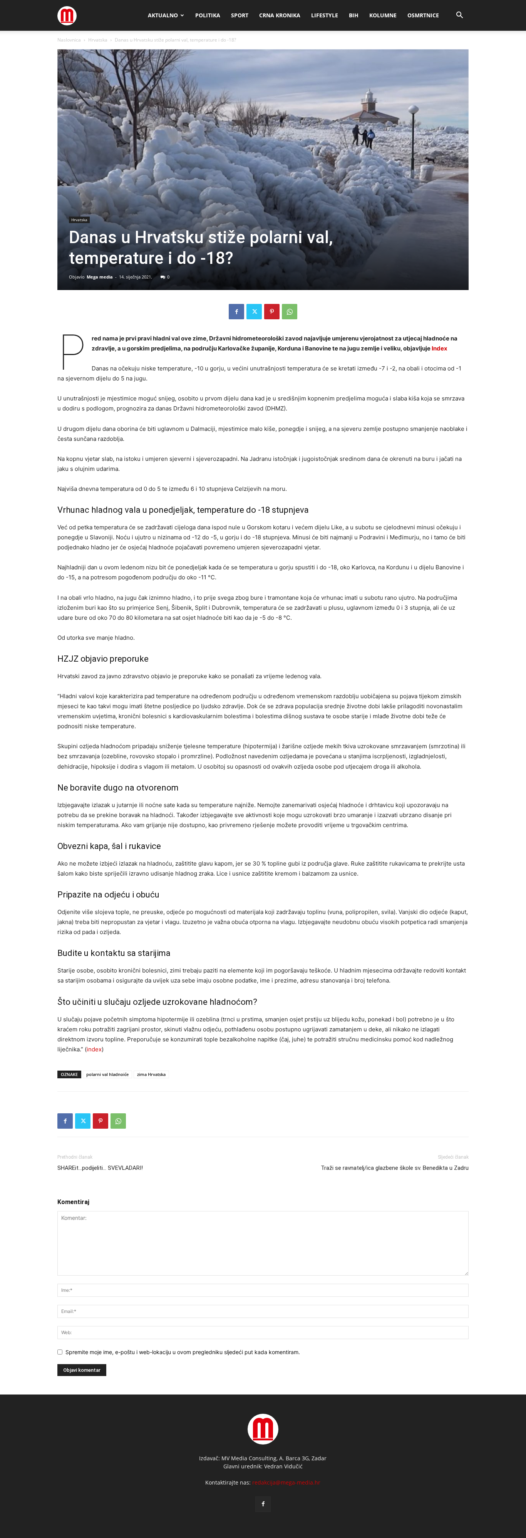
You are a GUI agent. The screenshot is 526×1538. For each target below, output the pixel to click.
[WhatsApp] (289, 311)
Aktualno (163, 15)
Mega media (100, 277)
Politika (207, 15)
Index (439, 348)
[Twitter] (254, 311)
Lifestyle (324, 15)
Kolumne (383, 15)
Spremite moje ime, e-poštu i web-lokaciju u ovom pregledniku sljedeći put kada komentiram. (182, 1352)
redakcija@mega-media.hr (286, 1482)
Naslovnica (69, 40)
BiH (353, 15)
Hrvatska (97, 40)
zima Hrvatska (151, 1074)
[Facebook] (236, 311)
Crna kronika (279, 15)
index (94, 1049)
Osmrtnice (423, 15)
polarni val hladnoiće (107, 1074)
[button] (459, 16)
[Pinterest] (272, 311)
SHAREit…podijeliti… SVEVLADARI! (100, 1167)
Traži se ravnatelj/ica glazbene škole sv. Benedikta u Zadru (395, 1167)
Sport (239, 15)
